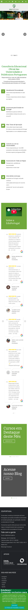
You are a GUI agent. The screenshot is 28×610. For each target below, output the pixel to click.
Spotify (3, 586)
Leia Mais (7, 478)
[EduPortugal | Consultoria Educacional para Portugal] (14, 7)
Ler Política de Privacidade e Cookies (14, 607)
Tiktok (3, 584)
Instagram (4, 576)
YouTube (4, 578)
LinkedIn (4, 582)
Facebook (4, 580)
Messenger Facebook (6, 546)
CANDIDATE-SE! (9, 441)
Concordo (14, 605)
